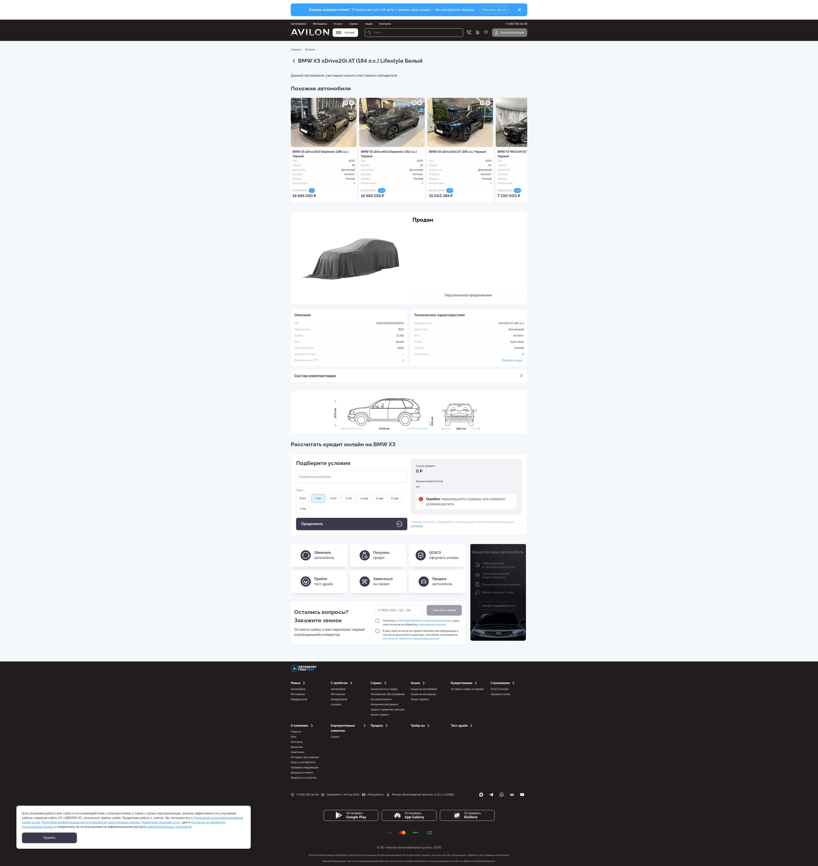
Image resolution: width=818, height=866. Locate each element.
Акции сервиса (380, 714)
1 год (303, 508)
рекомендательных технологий (169, 826)
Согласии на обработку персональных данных (411, 638)
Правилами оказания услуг (161, 822)
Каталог (310, 49)
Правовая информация (304, 767)
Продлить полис (501, 694)
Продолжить (312, 524)
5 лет (349, 498)
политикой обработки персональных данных (424, 620)
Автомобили (298, 23)
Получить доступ (494, 10)
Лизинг (335, 736)
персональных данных (432, 624)
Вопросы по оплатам (303, 777)
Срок (299, 490)
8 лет (303, 498)
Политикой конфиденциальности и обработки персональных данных (91, 822)
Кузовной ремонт (381, 699)
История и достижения (305, 757)
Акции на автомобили (424, 689)
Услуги (338, 23)
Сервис (353, 23)
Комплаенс (298, 752)
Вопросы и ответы (302, 772)
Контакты (385, 23)
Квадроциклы (299, 699)
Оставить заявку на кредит (467, 689)
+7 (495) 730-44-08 (307, 794)
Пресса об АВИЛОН (303, 762)
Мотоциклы (320, 23)
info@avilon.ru (375, 794)
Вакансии (297, 747)
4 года (364, 498)
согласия (417, 525)
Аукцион (336, 704)
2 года (395, 498)
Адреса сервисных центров (387, 709)
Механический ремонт (384, 704)
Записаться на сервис (384, 689)
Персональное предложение (468, 295)
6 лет (333, 498)
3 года (379, 498)
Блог (294, 736)
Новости (296, 731)
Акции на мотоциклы (423, 694)
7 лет (318, 498)
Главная (296, 49)
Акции (368, 23)
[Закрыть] (519, 9)
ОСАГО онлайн (500, 689)
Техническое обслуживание (388, 694)
